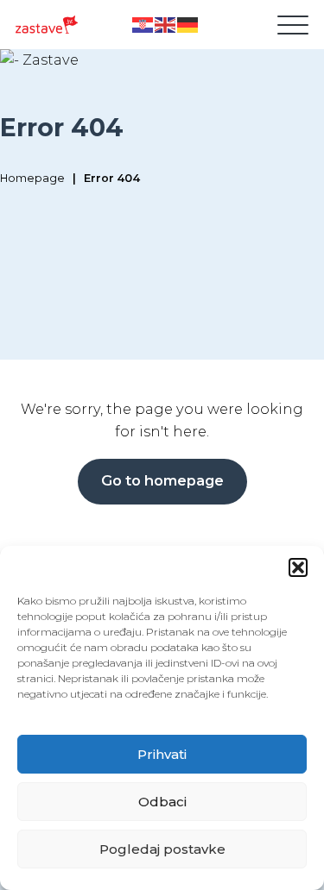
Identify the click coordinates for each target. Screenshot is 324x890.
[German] (188, 24)
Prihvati (162, 754)
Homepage (32, 178)
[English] (166, 24)
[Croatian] (143, 24)
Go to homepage (162, 480)
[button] (298, 567)
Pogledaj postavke (162, 849)
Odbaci (162, 801)
